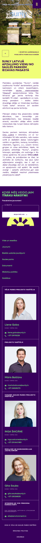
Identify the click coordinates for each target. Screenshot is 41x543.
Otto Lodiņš (8, 135)
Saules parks (8, 259)
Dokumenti (7, 266)
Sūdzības (6, 278)
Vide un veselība (9, 241)
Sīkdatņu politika (9, 272)
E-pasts (8, 205)
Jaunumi (6, 247)
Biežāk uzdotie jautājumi (13, 253)
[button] (20, 208)
